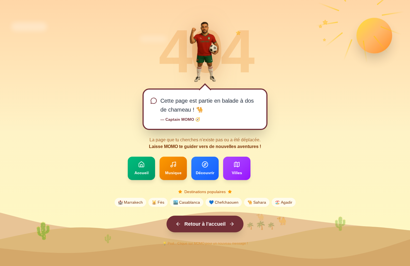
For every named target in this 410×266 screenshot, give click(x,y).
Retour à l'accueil (205, 224)
